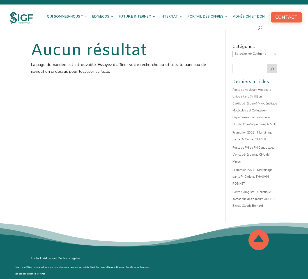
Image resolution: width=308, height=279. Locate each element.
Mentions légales (69, 258)
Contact (286, 17)
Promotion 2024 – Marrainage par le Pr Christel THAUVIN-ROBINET (252, 177)
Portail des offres (205, 16)
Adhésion (49, 258)
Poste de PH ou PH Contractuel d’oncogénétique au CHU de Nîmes (253, 154)
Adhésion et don (249, 16)
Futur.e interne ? (135, 16)
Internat (169, 16)
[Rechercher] (272, 68)
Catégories (243, 46)
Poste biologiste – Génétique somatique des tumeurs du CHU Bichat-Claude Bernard (253, 199)
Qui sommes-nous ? (65, 16)
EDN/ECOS (100, 16)
